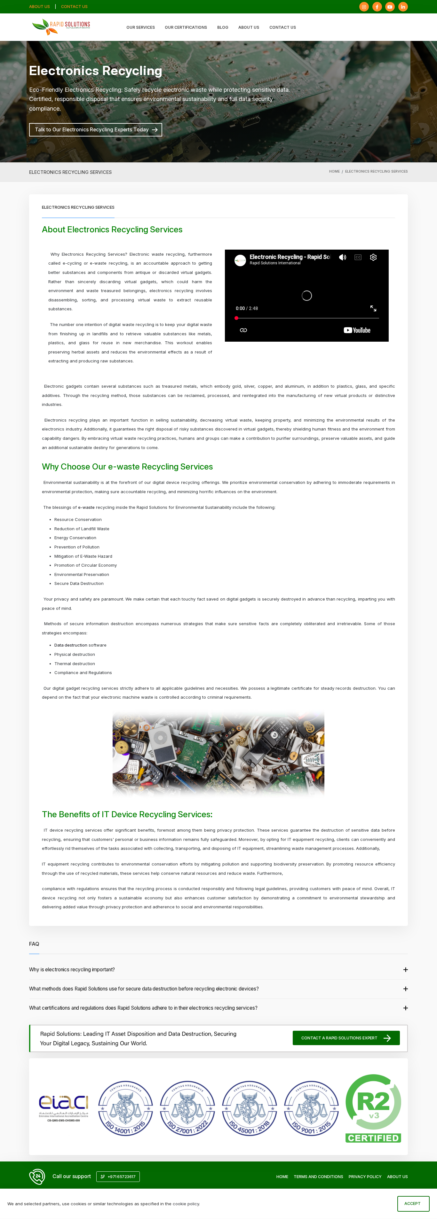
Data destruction (70, 645)
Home (334, 171)
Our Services (140, 27)
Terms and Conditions (318, 1176)
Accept (412, 1203)
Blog (222, 27)
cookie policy (186, 1203)
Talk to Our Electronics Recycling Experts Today (92, 130)
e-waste (86, 507)
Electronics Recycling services (376, 171)
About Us (39, 6)
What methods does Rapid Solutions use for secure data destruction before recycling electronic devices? (144, 989)
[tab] (218, 970)
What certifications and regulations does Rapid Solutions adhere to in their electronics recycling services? (143, 1008)
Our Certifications (186, 27)
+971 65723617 (121, 1176)
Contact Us (74, 6)
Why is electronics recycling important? (72, 970)
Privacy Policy (365, 1176)
